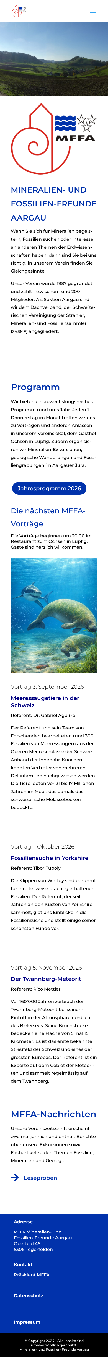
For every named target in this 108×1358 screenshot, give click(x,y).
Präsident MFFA (32, 1274)
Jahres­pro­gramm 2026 (49, 488)
